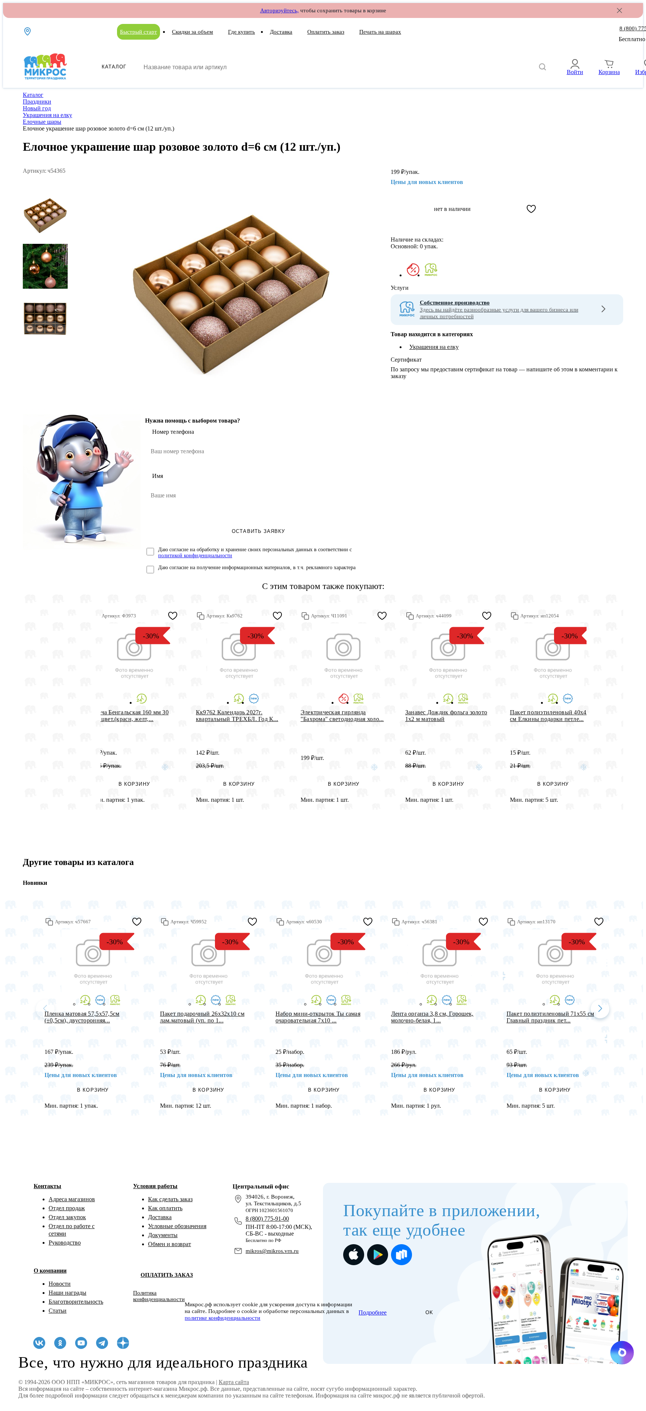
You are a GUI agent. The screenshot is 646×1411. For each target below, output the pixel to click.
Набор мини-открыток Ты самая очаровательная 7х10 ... (318, 1017)
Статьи (58, 1310)
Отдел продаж (67, 1208)
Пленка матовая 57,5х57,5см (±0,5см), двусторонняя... (82, 1017)
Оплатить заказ (325, 32)
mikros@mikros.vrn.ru (272, 1251)
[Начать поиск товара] (542, 67)
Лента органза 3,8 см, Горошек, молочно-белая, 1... (432, 1017)
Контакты (47, 1186)
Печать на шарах (380, 32)
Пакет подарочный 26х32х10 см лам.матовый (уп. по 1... (202, 1017)
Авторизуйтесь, (279, 10)
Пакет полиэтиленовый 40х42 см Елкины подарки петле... (550, 715)
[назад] (45, 1009)
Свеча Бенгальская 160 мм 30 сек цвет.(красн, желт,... (130, 715)
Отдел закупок (67, 1217)
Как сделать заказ (170, 1199)
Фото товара (134, 655)
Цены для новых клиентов (427, 182)
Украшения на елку (434, 347)
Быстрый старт (138, 32)
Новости (60, 1283)
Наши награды (67, 1292)
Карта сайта (234, 1382)
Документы (163, 1235)
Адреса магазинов (72, 1199)
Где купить (241, 32)
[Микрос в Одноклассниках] (60, 1343)
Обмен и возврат (169, 1244)
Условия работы (155, 1186)
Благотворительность (76, 1301)
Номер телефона (173, 432)
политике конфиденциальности (222, 1318)
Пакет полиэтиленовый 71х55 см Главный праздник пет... (550, 1017)
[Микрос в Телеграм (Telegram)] (102, 1343)
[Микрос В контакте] (39, 1343)
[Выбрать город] (28, 31)
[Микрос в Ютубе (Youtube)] (81, 1343)
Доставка (281, 32)
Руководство (65, 1242)
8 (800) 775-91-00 (267, 1218)
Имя (157, 476)
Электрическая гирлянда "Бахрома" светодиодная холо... (342, 715)
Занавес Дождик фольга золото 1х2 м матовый (446, 715)
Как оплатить (165, 1208)
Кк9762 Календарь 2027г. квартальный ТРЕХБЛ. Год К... (237, 715)
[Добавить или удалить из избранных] (531, 209)
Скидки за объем (192, 32)
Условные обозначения (177, 1226)
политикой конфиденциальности (195, 555)
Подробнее (373, 1312)
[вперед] (600, 1009)
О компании (50, 1270)
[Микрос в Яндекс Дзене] (123, 1343)
